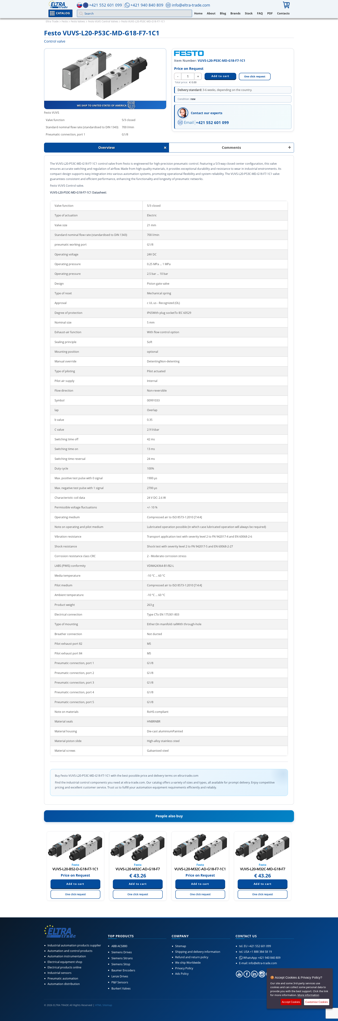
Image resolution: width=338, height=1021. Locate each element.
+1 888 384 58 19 (260, 952)
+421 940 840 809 (146, 5)
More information (308, 995)
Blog (223, 13)
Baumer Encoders (123, 970)
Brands (235, 13)
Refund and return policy (191, 957)
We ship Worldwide (188, 963)
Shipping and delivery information (197, 952)
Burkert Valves (121, 988)
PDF (270, 13)
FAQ (260, 13)
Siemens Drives (121, 952)
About (211, 13)
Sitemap (180, 946)
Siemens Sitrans (122, 958)
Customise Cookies (316, 1001)
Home (198, 13)
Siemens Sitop (120, 964)
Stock (249, 13)
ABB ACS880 (119, 946)
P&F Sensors (119, 982)
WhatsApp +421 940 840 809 (261, 958)
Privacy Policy (184, 968)
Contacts (283, 13)
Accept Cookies (291, 1001)
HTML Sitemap (103, 1005)
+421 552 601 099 (212, 122)
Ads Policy (182, 974)
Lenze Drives (119, 976)
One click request (254, 76)
